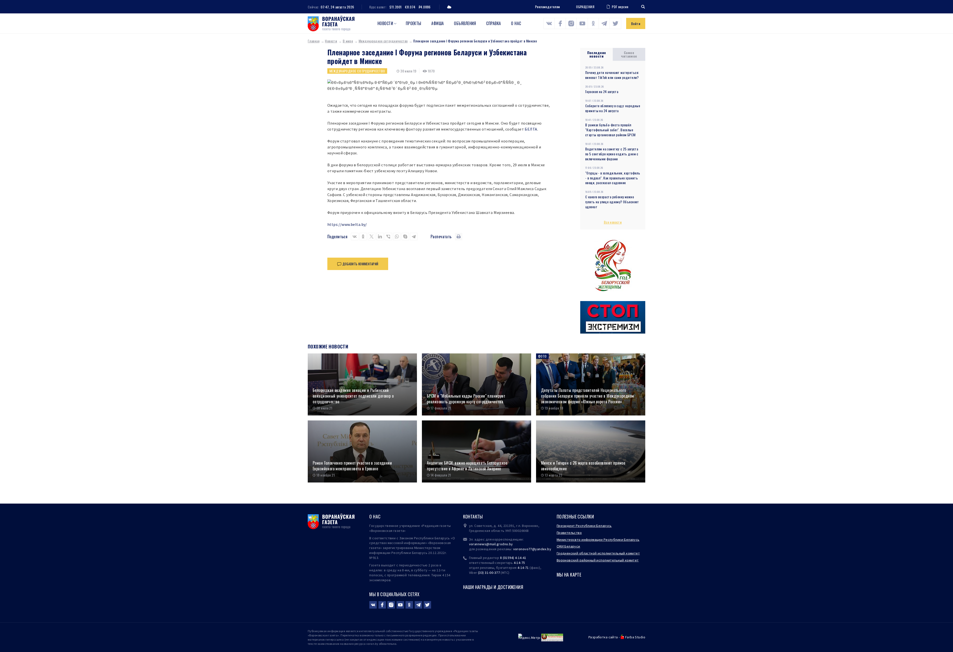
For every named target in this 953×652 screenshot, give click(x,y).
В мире (348, 40)
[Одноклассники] (363, 236)
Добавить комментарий (360, 263)
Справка (493, 23)
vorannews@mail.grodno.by (491, 544)
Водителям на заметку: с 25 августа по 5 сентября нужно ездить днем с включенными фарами (611, 153)
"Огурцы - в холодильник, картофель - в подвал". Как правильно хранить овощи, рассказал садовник (612, 177)
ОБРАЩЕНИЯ (585, 6)
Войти (635, 23)
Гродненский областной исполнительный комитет (598, 553)
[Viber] (388, 236)
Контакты (473, 516)
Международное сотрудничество (383, 40)
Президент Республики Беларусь (584, 525)
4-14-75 (519, 562)
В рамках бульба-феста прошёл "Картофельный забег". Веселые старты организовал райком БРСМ (610, 129)
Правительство (569, 532)
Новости (385, 23)
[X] (371, 236)
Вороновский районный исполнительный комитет (598, 560)
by (549, 549)
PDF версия (620, 6)
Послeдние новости (596, 54)
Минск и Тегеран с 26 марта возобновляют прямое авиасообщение (583, 465)
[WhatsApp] (397, 236)
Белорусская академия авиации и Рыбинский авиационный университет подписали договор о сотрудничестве (353, 395)
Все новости (613, 222)
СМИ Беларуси (568, 546)
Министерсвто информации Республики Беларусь (598, 539)
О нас (516, 23)
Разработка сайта (603, 637)
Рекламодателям (547, 6)
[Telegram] (413, 236)
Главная (313, 40)
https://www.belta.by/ (347, 224)
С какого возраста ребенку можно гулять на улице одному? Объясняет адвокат (612, 201)
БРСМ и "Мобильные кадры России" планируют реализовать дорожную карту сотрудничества (466, 398)
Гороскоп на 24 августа (601, 91)
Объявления (465, 23)
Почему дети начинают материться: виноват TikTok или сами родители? (612, 75)
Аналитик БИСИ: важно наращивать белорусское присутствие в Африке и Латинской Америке (467, 465)
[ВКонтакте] (354, 236)
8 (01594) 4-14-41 (513, 557)
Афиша (437, 23)
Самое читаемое (629, 54)
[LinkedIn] (380, 236)
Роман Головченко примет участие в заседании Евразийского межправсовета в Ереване (352, 465)
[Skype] (405, 236)
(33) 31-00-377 (489, 572)
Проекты (413, 23)
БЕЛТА (531, 129)
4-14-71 (523, 567)
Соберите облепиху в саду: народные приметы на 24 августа (612, 108)
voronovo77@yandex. (530, 549)
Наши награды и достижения (493, 587)
